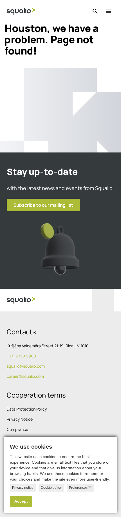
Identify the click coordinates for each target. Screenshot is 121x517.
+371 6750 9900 (21, 356)
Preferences (78, 488)
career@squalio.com (25, 376)
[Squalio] (21, 11)
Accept (21, 501)
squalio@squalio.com (26, 366)
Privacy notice (22, 488)
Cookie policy (51, 488)
